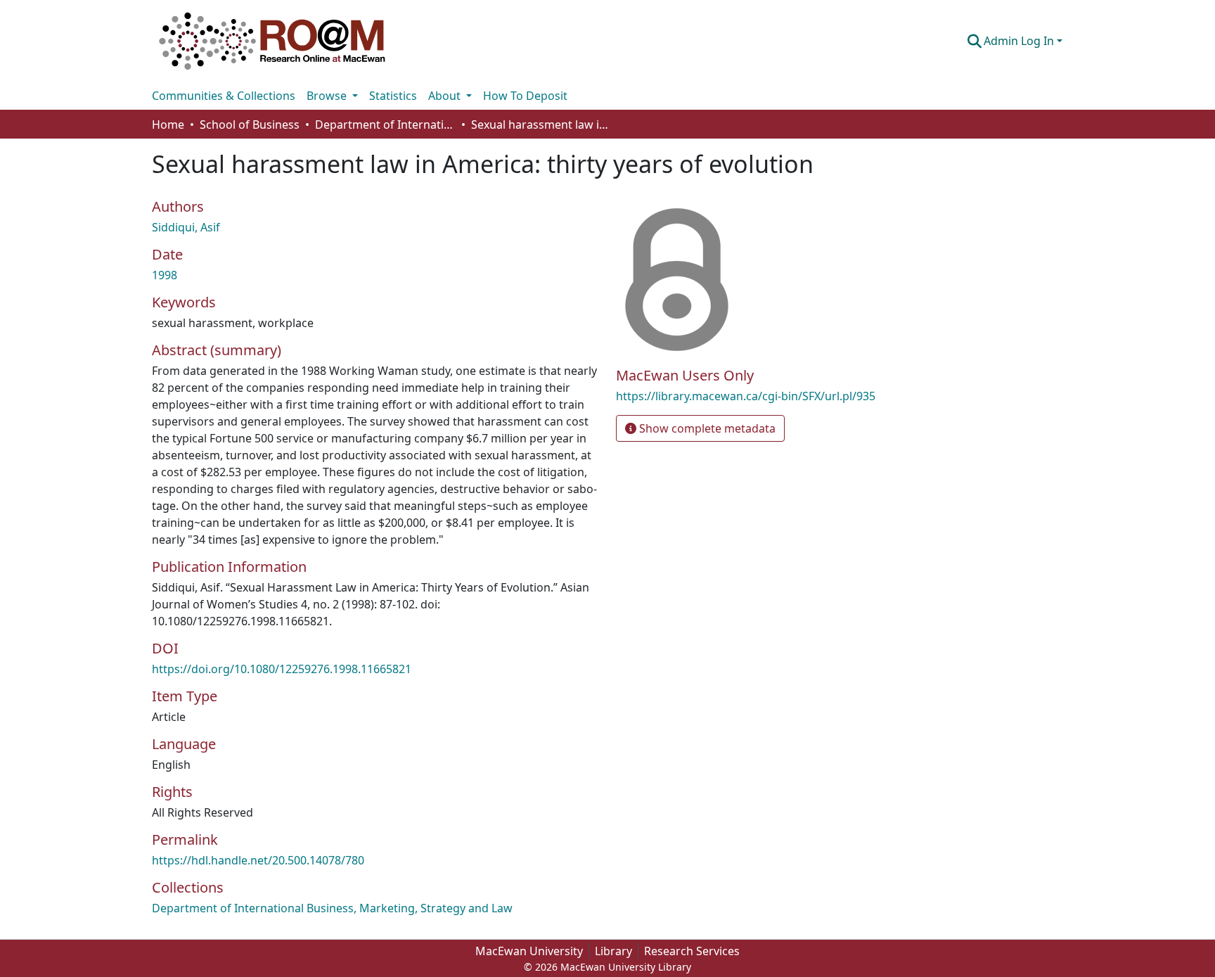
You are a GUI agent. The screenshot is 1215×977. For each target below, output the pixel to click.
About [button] (445, 95)
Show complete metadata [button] (706, 428)
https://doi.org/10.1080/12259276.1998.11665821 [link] (281, 669)
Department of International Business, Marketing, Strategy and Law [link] (385, 124)
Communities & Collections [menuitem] (223, 95)
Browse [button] (328, 95)
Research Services (692, 951)
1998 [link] (164, 275)
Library (613, 951)
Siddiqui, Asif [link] (186, 227)
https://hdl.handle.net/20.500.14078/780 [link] (258, 860)
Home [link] (168, 124)
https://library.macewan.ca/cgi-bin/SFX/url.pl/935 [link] (745, 396)
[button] (272, 41)
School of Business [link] (250, 124)
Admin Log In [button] (1020, 41)
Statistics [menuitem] (393, 95)
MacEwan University (529, 951)
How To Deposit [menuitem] (525, 95)
